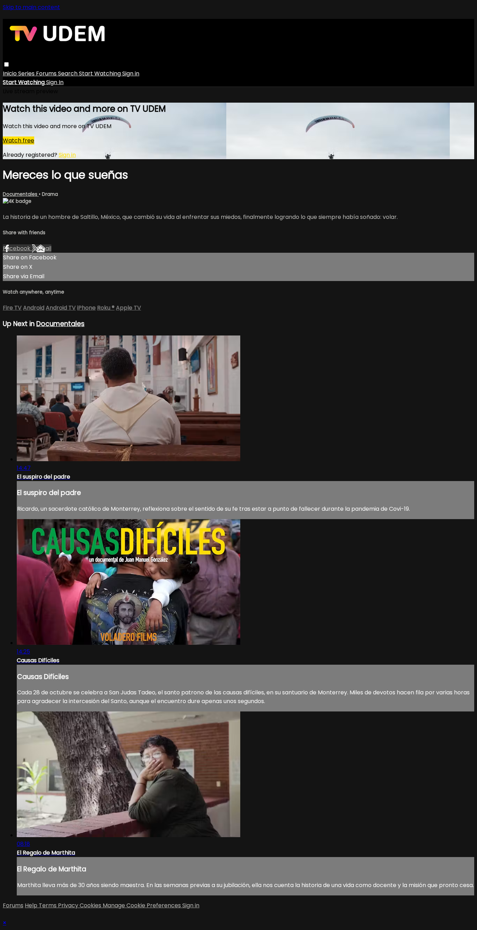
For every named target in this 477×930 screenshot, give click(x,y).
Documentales (21, 194)
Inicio (10, 73)
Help (32, 905)
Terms (48, 905)
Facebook (17, 248)
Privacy (69, 905)
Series (27, 73)
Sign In (55, 82)
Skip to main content (31, 7)
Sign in (130, 73)
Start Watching (100, 73)
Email (44, 248)
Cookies (91, 905)
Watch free (18, 140)
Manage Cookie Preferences (142, 905)
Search (68, 73)
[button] (6, 64)
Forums (47, 73)
